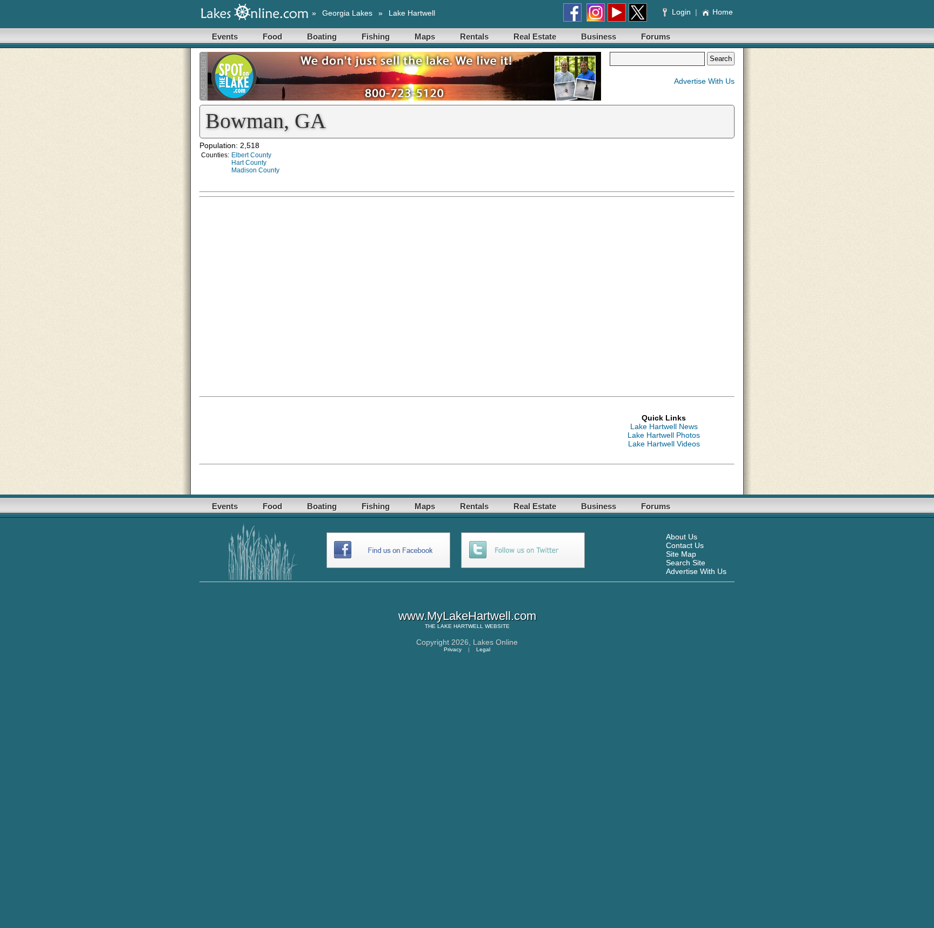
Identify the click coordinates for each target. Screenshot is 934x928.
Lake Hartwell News (664, 426)
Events (225, 36)
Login (681, 12)
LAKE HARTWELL (460, 626)
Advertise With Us (704, 81)
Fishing (376, 36)
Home (722, 12)
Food (272, 36)
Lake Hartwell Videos (664, 443)
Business (598, 36)
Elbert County (251, 155)
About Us (681, 536)
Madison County (255, 170)
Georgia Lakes (347, 13)
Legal (483, 649)
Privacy (453, 649)
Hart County (248, 162)
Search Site (685, 562)
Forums (655, 36)
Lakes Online (495, 642)
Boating (322, 36)
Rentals (474, 36)
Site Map (681, 554)
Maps (425, 36)
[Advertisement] (632, 278)
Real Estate (534, 36)
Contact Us (685, 545)
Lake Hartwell (412, 13)
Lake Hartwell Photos (664, 435)
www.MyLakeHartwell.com (467, 616)
